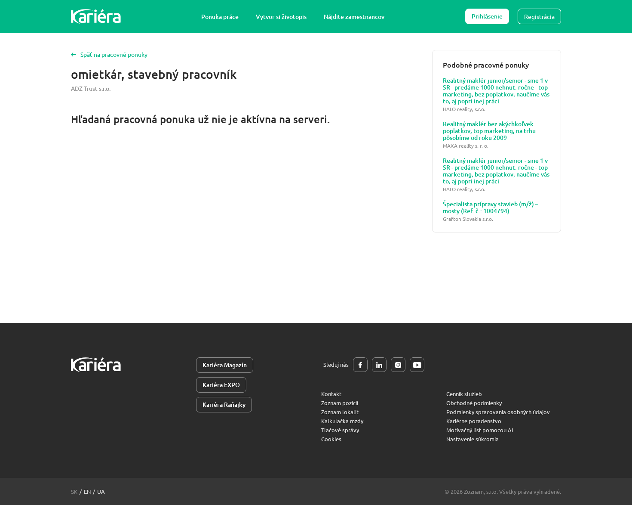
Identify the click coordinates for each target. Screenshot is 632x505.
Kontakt (331, 393)
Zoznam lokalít (340, 411)
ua (101, 491)
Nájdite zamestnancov (354, 16)
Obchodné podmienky (474, 402)
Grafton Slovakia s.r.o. (468, 219)
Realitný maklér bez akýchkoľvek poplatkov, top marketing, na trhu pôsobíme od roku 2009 (489, 131)
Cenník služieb (464, 393)
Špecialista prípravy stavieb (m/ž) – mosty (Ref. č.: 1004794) (490, 207)
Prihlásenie (487, 16)
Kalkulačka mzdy (342, 420)
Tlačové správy (340, 430)
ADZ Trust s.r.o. (90, 88)
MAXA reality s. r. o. (465, 146)
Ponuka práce (220, 16)
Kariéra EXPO (221, 385)
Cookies (331, 439)
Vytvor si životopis (281, 16)
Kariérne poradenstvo (473, 420)
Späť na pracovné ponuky (113, 54)
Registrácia (539, 16)
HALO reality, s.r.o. (464, 109)
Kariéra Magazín (224, 365)
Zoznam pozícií (339, 402)
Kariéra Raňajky (223, 404)
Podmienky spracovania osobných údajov (498, 411)
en (87, 491)
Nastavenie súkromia (472, 439)
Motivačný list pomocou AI (479, 430)
